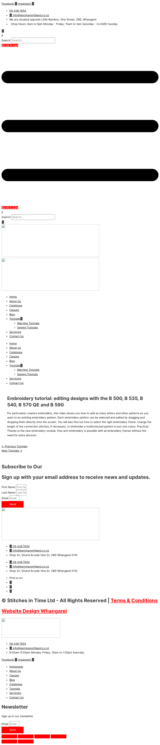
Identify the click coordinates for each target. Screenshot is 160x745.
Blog (12, 314)
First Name (9, 487)
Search (6, 40)
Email (5, 498)
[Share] (42, 736)
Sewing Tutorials (27, 327)
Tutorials (14, 318)
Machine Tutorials (28, 323)
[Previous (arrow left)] (9, 741)
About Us (15, 301)
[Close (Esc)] (58, 736)
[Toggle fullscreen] (26, 736)
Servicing (15, 332)
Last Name (9, 492)
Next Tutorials (12, 450)
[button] (80, 35)
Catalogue (15, 305)
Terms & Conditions (134, 600)
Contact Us (16, 336)
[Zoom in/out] (9, 736)
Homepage (16, 666)
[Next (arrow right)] (26, 741)
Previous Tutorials (14, 446)
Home (13, 296)
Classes (14, 310)
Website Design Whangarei (34, 611)
